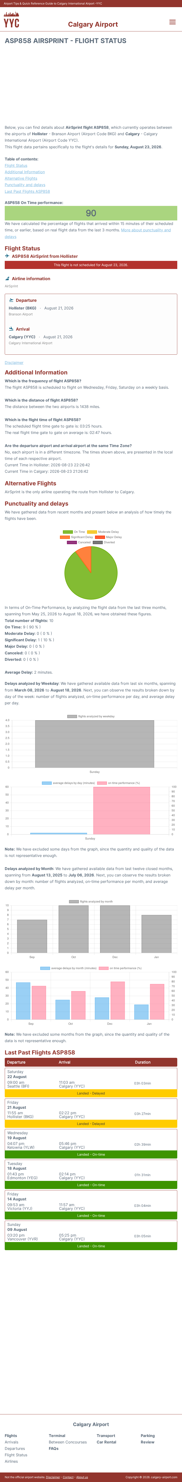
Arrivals (11, 1442)
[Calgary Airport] (11, 19)
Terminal (57, 1435)
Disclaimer (53, 1477)
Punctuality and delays (25, 184)
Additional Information (25, 171)
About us (82, 1477)
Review (148, 1442)
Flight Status (16, 165)
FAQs (54, 1448)
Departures (15, 1448)
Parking (148, 1435)
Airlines (11, 1461)
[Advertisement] (91, 86)
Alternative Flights (21, 178)
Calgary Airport (93, 24)
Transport (106, 1435)
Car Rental (106, 1442)
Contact (68, 1477)
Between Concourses (68, 1442)
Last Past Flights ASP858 (27, 191)
